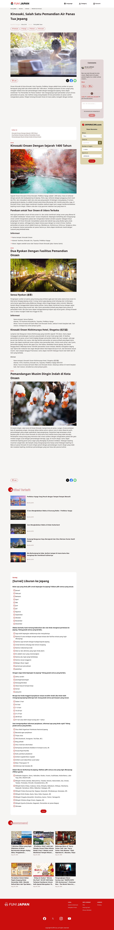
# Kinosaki (41, 29)
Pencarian (92, 161)
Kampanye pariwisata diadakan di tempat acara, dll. (32, 748)
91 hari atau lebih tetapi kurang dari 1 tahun (30, 720)
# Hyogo (23, 29)
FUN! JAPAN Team (37, 24)
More (83, 82)
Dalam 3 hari (19, 702)
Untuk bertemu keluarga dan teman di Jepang (30, 645)
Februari (18, 593)
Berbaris (18, 596)
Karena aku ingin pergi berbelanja (26, 657)
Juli (16, 609)
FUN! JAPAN (13, 9)
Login (83, 97)
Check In (84, 140)
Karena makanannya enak (23, 648)
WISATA (21, 9)
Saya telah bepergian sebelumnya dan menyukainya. (32, 634)
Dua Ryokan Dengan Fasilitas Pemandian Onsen (26, 135)
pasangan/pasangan (22, 680)
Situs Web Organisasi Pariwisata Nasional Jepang (31, 730)
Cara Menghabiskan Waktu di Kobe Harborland (43, 525)
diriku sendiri (19, 677)
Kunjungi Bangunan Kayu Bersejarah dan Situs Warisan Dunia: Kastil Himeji (51, 540)
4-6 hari (17, 705)
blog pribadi (19, 742)
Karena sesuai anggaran (23, 660)
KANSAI (27, 9)
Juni (16, 606)
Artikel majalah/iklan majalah (25, 757)
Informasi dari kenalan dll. (24, 766)
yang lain (18, 692)
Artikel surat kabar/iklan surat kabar (27, 760)
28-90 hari (18, 717)
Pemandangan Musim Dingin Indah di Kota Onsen (26, 137)
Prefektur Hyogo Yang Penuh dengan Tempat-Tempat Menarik (48, 497)
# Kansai (32, 29)
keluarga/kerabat (21, 683)
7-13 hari (18, 708)
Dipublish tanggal (15, 24)
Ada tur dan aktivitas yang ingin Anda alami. (30, 651)
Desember (18, 624)
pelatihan (18, 669)
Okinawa (18, 806)
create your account (92, 97)
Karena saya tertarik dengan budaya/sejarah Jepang (32, 642)
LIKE (15, 81)
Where (84, 133)
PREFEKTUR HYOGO (36, 9)
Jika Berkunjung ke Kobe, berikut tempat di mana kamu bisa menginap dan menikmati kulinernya (48, 554)
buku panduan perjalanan (23, 754)
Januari (17, 590)
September (19, 615)
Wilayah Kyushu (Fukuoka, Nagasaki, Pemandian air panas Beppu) (37, 803)
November (18, 621)
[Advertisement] (26, 115)
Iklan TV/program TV (22, 763)
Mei (16, 603)
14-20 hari (18, 711)
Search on (85, 153)
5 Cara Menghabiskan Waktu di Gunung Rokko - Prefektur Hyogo (49, 511)
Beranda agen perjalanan (23, 733)
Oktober (18, 618)
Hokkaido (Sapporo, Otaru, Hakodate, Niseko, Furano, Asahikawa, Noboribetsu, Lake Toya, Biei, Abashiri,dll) (43, 777)
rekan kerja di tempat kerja (24, 686)
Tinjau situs (19, 736)
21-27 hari (18, 714)
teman (17, 689)
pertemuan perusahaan (23, 666)
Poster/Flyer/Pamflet (22, 751)
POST (91, 115)
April (17, 600)
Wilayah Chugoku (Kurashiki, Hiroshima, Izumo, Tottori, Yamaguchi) (37, 797)
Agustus (18, 612)
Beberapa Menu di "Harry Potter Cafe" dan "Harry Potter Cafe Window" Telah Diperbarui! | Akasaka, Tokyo (65, 849)
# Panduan (15, 29)
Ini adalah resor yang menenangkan (27, 654)
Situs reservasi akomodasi (24, 745)
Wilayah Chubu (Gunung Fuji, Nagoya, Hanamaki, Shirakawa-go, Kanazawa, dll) (41, 791)
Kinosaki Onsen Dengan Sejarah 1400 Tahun (25, 133)
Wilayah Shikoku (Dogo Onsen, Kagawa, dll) (29, 800)
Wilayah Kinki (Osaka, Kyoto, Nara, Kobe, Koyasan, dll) (33, 794)
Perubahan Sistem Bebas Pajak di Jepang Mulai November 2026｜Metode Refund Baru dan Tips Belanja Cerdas (21, 881)
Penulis (30, 24)
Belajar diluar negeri (22, 663)
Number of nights (87, 146)
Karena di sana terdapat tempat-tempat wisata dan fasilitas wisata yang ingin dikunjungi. (41, 638)
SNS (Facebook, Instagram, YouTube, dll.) (28, 739)
